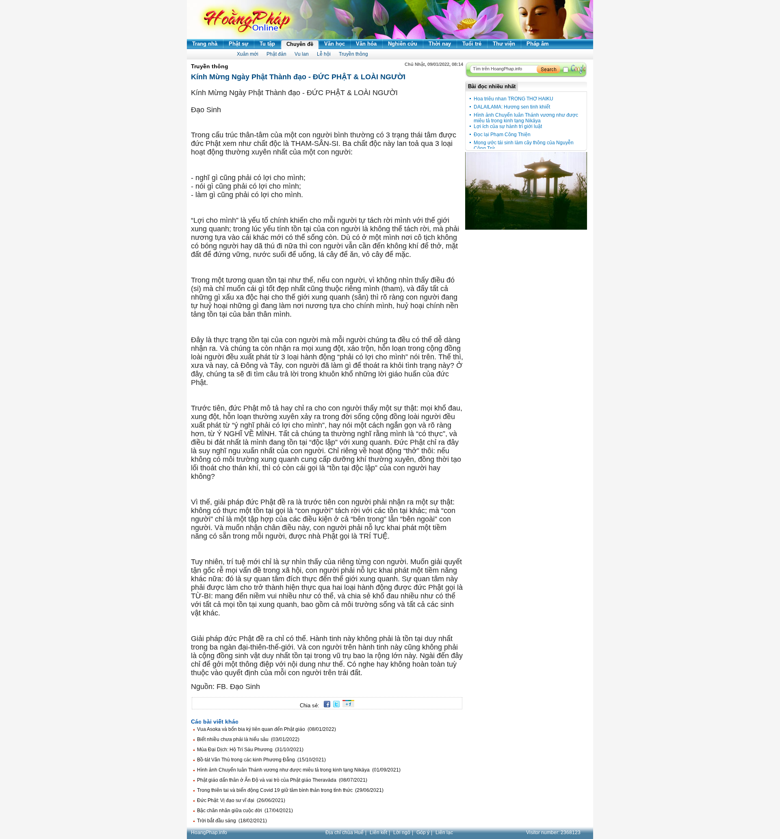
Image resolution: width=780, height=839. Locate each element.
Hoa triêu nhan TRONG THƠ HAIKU (513, 99)
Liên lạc (444, 832)
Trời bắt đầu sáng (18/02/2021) (232, 821)
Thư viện (504, 44)
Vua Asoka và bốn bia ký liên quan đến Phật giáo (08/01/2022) (266, 729)
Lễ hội (324, 54)
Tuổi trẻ (471, 44)
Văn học (334, 44)
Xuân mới (247, 54)
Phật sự (238, 44)
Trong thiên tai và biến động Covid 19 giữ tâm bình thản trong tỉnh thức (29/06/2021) (290, 790)
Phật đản (276, 54)
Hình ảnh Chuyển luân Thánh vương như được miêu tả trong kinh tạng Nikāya (526, 118)
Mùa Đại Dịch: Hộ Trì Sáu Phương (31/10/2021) (250, 749)
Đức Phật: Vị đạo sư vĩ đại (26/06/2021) (241, 800)
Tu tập (267, 44)
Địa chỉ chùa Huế (344, 832)
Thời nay (440, 44)
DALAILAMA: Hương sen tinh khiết (512, 107)
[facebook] (325, 705)
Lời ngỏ (401, 832)
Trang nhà (204, 44)
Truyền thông (353, 54)
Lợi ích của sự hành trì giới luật (508, 126)
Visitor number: (553, 832)
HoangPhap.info (209, 832)
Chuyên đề (299, 44)
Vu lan (302, 54)
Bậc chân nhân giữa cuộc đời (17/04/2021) (245, 810)
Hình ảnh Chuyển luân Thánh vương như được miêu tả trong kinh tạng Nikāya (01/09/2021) (299, 770)
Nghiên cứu (402, 44)
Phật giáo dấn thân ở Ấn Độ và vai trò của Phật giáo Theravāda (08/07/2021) (282, 780)
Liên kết (378, 832)
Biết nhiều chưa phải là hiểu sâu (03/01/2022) (248, 739)
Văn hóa (366, 44)
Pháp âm (537, 44)
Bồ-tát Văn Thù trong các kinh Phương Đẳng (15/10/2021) (261, 760)
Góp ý (422, 832)
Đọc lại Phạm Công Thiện (502, 134)
